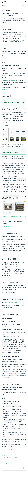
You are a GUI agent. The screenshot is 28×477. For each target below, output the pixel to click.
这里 (7, 339)
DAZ (7, 80)
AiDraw (6, 2)
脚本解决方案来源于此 (7, 449)
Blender (13, 80)
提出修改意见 (6, 455)
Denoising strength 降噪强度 (10, 302)
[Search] (21, 2)
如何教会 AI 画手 (6, 226)
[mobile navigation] (25, 2)
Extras (10, 392)
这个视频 (20, 87)
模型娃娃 (4, 89)
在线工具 (9, 292)
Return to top (23, 5)
